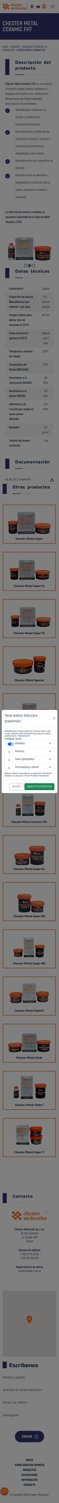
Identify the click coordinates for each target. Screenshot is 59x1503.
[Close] (54, 718)
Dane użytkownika (24, 759)
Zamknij (16, 786)
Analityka (20, 743)
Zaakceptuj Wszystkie (39, 786)
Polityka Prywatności (40, 775)
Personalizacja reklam (27, 767)
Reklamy (19, 751)
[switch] (11, 744)
